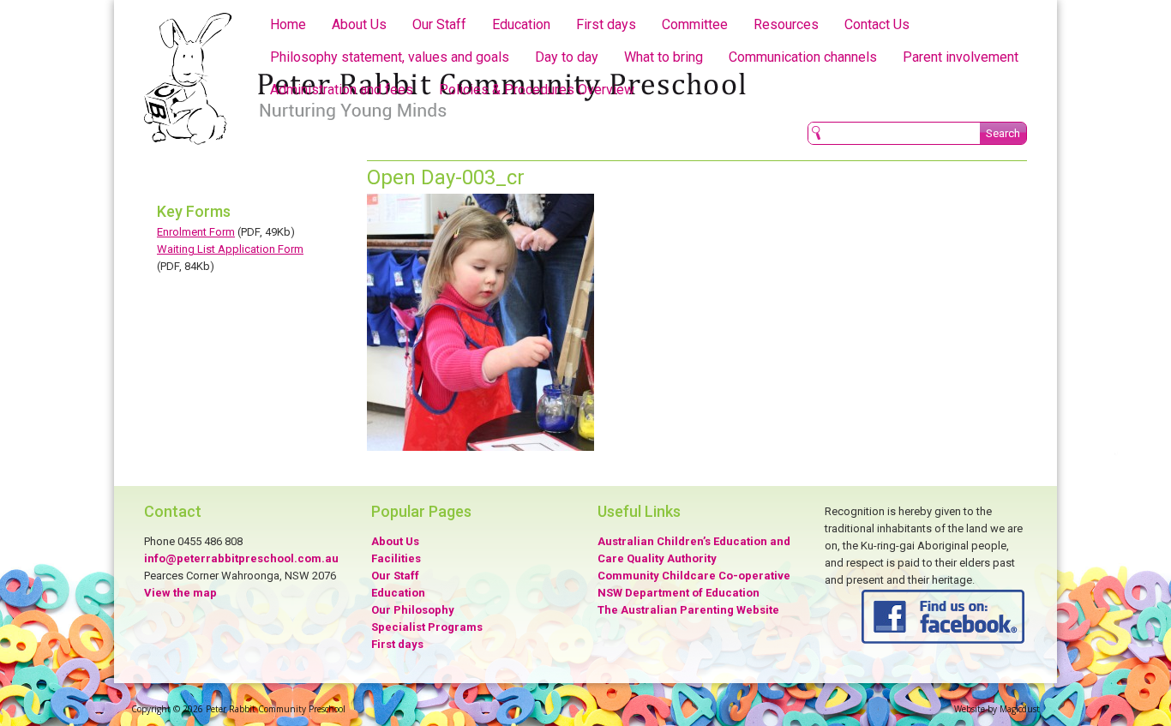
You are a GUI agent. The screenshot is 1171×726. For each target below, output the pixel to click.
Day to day (566, 57)
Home (288, 24)
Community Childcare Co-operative (694, 575)
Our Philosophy (412, 609)
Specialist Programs (427, 627)
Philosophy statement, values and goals (389, 57)
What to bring (663, 57)
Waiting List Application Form (230, 249)
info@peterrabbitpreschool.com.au (241, 558)
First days (606, 24)
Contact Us (877, 24)
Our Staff (439, 24)
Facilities (396, 558)
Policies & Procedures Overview (536, 89)
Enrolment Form (196, 231)
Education (521, 24)
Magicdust (1020, 709)
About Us (359, 24)
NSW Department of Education (679, 592)
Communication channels (803, 57)
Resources (786, 24)
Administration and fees (341, 89)
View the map (180, 592)
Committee (695, 24)
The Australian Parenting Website (688, 609)
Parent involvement (960, 57)
